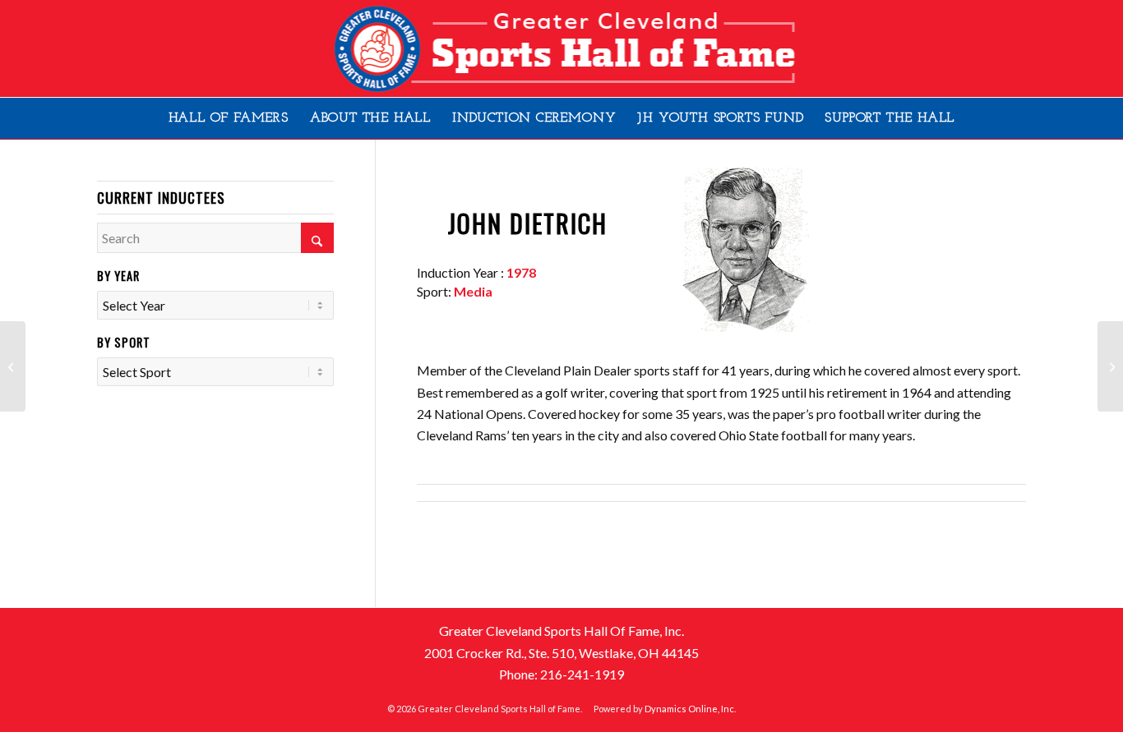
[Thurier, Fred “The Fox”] (12, 366)
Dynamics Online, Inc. (690, 708)
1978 (521, 272)
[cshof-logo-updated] (561, 48)
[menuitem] (228, 118)
